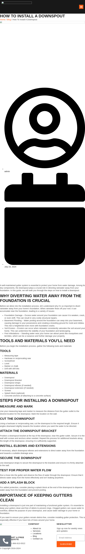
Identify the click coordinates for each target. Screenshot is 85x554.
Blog (9, 19)
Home (2, 19)
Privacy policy (63, 548)
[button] (81, 7)
